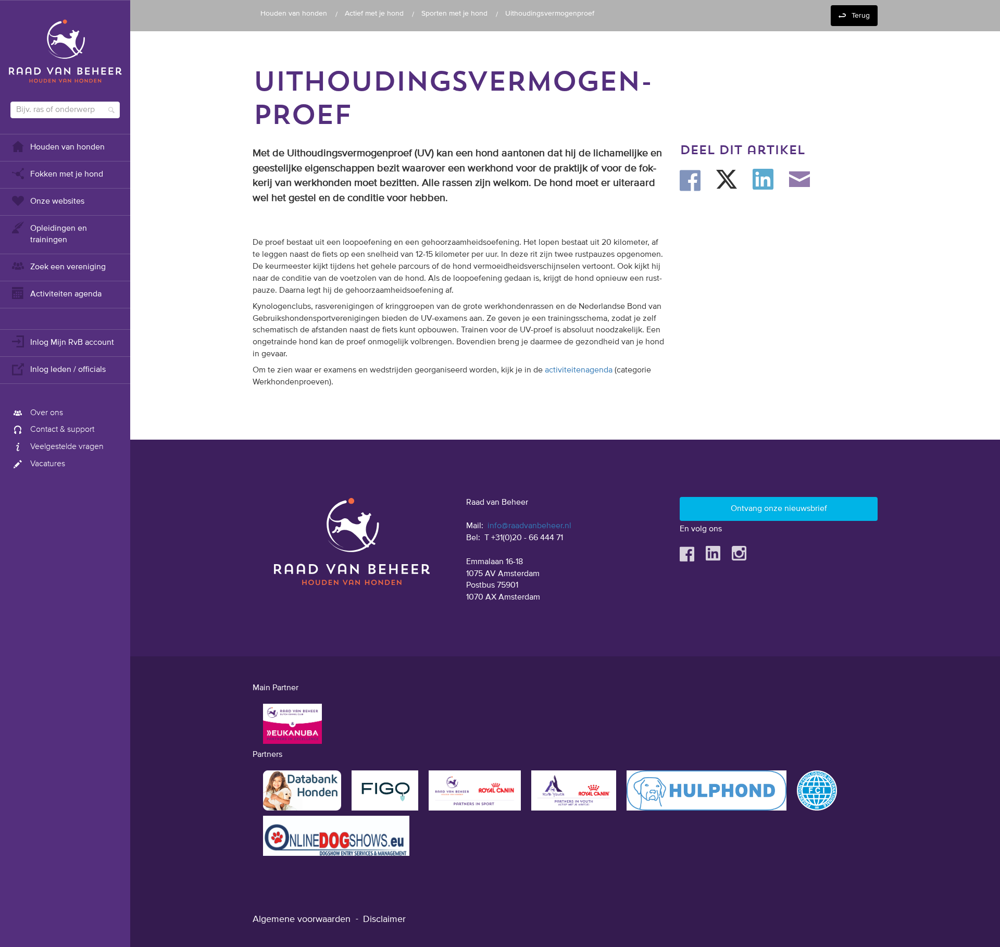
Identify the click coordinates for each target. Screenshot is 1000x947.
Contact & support (62, 430)
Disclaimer (384, 919)
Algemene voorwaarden (302, 919)
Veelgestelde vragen (67, 447)
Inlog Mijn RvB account (72, 343)
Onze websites (57, 201)
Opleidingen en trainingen (58, 235)
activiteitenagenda (578, 370)
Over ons (46, 413)
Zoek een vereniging (68, 267)
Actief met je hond (374, 13)
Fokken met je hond (66, 174)
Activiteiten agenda (66, 294)
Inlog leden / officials (68, 370)
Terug (861, 15)
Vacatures (47, 464)
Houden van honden (67, 147)
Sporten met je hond (454, 13)
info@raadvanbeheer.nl (529, 526)
